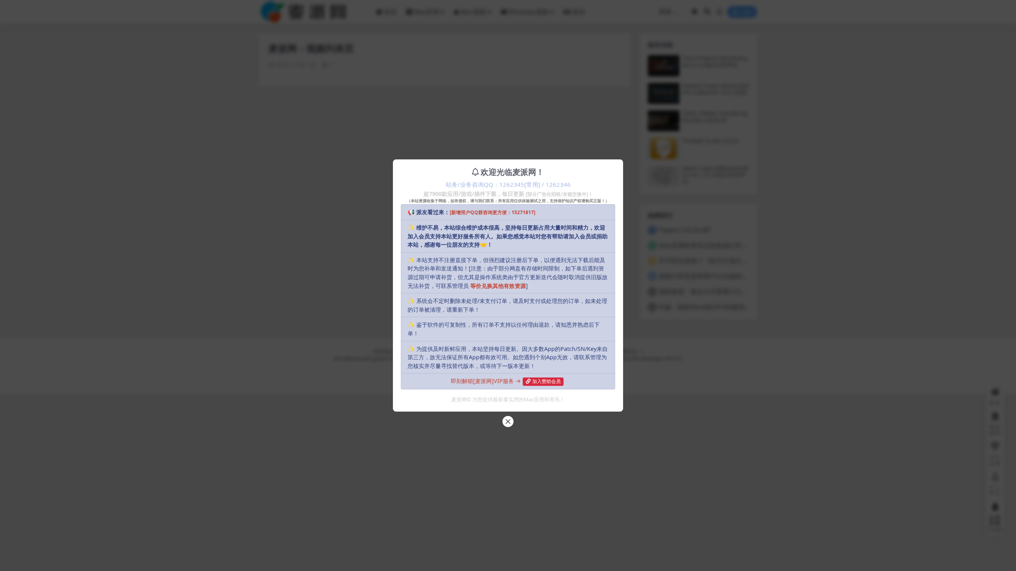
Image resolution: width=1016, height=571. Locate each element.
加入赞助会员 (546, 381)
